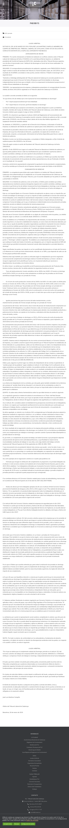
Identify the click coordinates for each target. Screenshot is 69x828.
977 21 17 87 (38, 809)
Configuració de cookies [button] (28, 824)
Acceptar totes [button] (8, 824)
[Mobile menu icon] (3, 4)
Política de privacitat (32, 820)
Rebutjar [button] (16, 824)
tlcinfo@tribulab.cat (35, 812)
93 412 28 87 (38, 804)
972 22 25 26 (37, 807)
